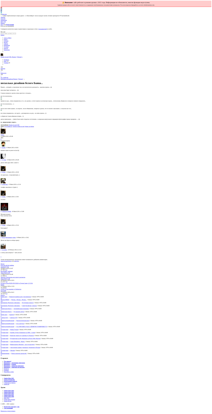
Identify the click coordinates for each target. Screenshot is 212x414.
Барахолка (7, 50)
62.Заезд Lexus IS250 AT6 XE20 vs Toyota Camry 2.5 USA (17, 283)
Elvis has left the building (7, 265)
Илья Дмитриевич (7, 237)
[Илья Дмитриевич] (3, 236)
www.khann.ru (8, 126)
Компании (7, 45)
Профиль (6, 59)
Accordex (4, 249)
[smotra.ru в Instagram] (4, 14)
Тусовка (6, 47)
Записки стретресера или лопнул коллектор (13, 277)
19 (6, 293)
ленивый (3, 267)
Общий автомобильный (7, 320)
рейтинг (3, 68)
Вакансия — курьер (10, 364)
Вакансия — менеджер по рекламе (14, 367)
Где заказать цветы (19, 311)
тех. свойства (4, 77)
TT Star (4, 160)
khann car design (29, 126)
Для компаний (8, 408)
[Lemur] (3, 183)
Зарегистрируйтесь (6, 261)
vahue (14, 237)
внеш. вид (3, 73)
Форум (6, 48)
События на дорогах (9, 382)
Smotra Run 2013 (9, 392)
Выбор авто (4, 296)
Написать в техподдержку (8, 411)
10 (1, 322)
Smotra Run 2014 (9, 390)
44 (1, 307)
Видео (6, 42)
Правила (6, 369)
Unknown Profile (6, 211)
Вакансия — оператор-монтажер (14, 366)
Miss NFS (6, 398)
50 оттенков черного (28, 302)
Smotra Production (9, 379)
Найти (2, 35)
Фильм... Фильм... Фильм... (19, 299)
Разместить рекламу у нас (11, 406)
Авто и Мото (7, 38)
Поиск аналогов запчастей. (19, 353)
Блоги (5, 39)
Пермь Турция (14, 329)
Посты (2, 264)
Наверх (3, 23)
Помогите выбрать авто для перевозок (20, 296)
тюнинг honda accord (18, 126)
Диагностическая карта (22, 320)
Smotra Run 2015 (9, 378)
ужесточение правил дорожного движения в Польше (25, 347)
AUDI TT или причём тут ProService (11, 289)
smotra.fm (6, 384)
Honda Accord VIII (14, 125)
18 (6, 281)
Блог (5, 61)
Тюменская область (6, 308)
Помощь (6, 370)
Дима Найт (4, 273)
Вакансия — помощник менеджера (14, 363)
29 (1, 352)
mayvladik (3, 290)
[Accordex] (3, 248)
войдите (16, 261)
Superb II (11, 314)
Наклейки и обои (9, 372)
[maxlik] (3, 146)
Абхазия (12, 350)
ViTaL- (2, 134)
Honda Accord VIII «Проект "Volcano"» (12, 57)
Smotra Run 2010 (9, 396)
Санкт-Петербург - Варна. (17, 341)
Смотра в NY (13, 317)
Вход (2, 24)
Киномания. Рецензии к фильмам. (10, 302)
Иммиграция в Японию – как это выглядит (22, 344)
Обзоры (6, 41)
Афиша (6, 44)
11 (1, 319)
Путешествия (4, 329)
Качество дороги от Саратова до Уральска (22, 335)
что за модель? (20, 323)
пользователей (43, 29)
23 (1, 298)
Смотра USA (4, 317)
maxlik (4, 147)
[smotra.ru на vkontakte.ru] (1, 9)
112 (2, 301)
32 (6, 270)
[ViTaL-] (2, 55)
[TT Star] (3, 158)
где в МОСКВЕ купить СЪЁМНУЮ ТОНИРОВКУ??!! (31, 326)
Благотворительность (10, 381)
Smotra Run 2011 (9, 395)
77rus (7, 267)
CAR (8, 273)
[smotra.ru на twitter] (1, 12)
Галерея (6, 62)
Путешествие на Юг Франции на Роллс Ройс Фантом (25, 338)
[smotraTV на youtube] (1, 7)
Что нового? (7, 361)
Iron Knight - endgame (7, 271)
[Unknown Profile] (4, 210)
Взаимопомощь (5, 353)
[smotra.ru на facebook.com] (1, 11)
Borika (2, 284)
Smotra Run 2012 (9, 393)
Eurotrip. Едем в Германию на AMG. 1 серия (22, 332)
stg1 (7, 184)
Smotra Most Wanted (9, 399)
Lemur (3, 184)
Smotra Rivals (7, 401)
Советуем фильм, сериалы (29, 305)
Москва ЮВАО (5, 299)
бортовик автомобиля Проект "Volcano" (12, 79)
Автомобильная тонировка (21, 308)
